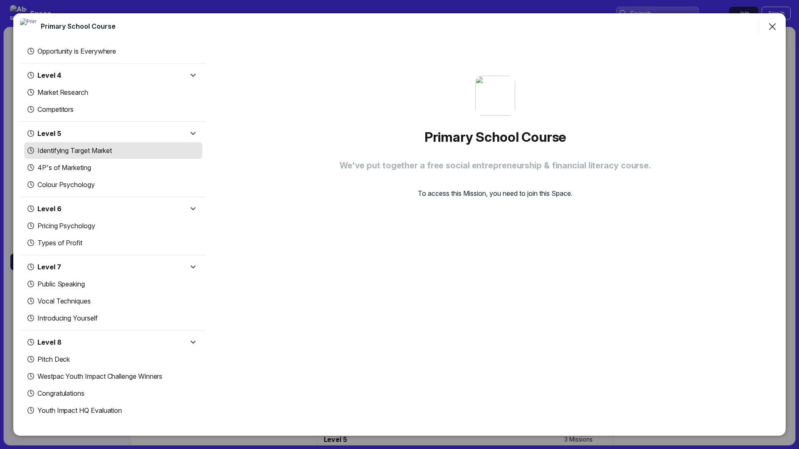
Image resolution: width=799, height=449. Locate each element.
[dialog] (399, 224)
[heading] (78, 26)
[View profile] (28, 26)
